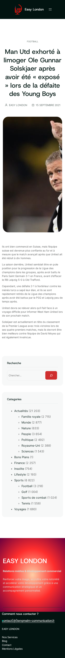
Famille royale (30, 416)
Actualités (21, 411)
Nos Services (10, 637)
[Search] (51, 375)
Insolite (19, 468)
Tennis (25, 503)
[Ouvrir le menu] (50, 9)
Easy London (34, 9)
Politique (27, 440)
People (26, 434)
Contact (6, 644)
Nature (26, 428)
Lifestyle (20, 474)
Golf (24, 492)
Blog (4, 640)
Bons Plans (21, 457)
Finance (19, 463)
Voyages (20, 509)
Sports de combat (33, 497)
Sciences (27, 451)
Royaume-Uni (30, 445)
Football (32, 41)
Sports (18, 480)
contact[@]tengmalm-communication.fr (28, 620)
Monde (26, 422)
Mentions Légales (12, 648)
